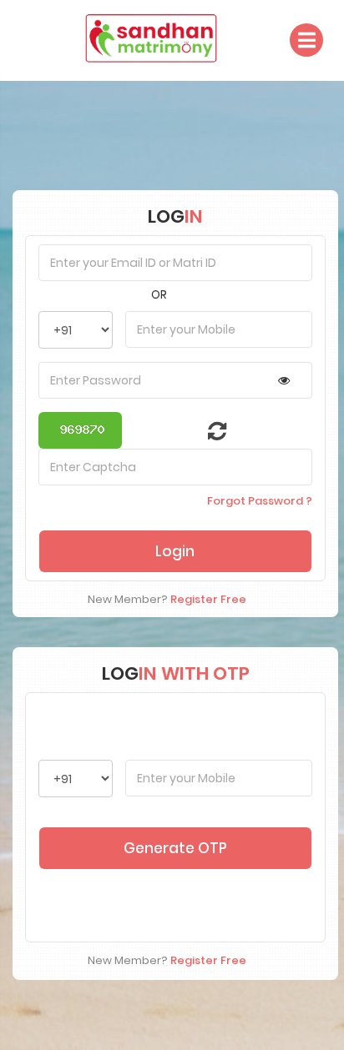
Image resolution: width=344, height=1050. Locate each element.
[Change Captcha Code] (207, 434)
